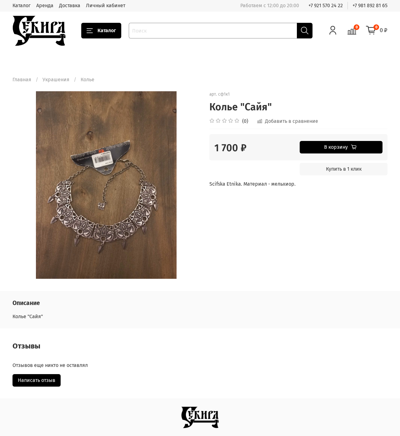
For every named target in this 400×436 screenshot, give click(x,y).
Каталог (21, 5)
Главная (21, 80)
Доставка (69, 5)
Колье (87, 80)
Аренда (44, 5)
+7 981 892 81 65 (370, 5)
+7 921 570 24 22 (325, 5)
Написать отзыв (36, 380)
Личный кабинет (105, 5)
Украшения (55, 80)
